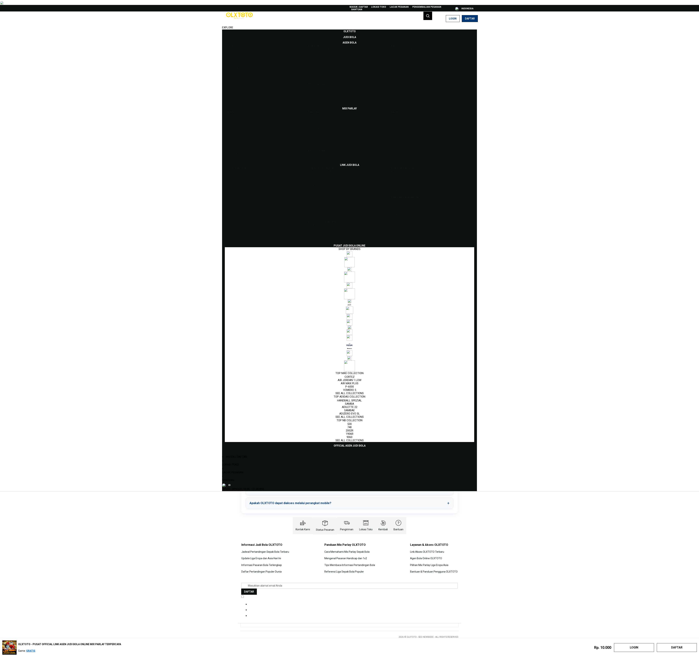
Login (453, 18)
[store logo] (239, 18)
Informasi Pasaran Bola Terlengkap (261, 565)
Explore (227, 27)
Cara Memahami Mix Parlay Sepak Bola (347, 551)
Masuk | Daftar (359, 7)
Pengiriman (346, 529)
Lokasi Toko (378, 7)
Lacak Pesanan (399, 7)
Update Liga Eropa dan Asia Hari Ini (261, 558)
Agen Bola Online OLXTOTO (426, 558)
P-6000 (349, 386)
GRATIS (30, 650)
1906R (349, 433)
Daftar (470, 18)
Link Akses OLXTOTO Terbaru (427, 551)
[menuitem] (350, 31)
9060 (349, 437)
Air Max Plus (349, 383)
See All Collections (349, 393)
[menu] (349, 238)
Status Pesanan (325, 529)
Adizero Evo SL (349, 413)
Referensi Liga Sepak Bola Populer (344, 571)
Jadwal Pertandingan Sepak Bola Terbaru (265, 551)
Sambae (349, 410)
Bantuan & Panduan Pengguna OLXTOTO (434, 571)
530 (349, 424)
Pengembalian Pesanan (426, 7)
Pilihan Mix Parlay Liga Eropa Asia (429, 565)
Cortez (350, 376)
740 (349, 427)
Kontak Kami (303, 529)
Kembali (383, 529)
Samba (349, 403)
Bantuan (356, 9)
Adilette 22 (349, 407)
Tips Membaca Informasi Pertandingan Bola (349, 565)
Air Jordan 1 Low (349, 380)
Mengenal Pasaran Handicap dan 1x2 (345, 558)
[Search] (427, 16)
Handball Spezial (349, 400)
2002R (349, 430)
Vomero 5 (349, 390)
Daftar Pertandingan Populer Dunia (261, 571)
